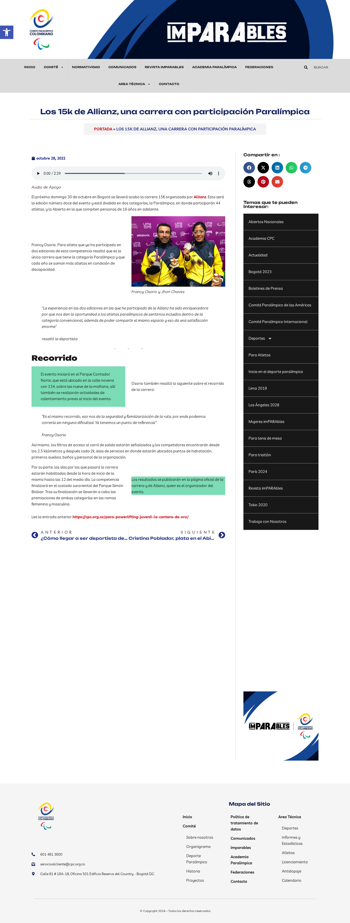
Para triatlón (260, 454)
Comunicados (122, 67)
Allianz (200, 196)
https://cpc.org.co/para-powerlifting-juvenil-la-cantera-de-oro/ (131, 516)
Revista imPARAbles (266, 488)
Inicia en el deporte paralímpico (276, 371)
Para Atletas (260, 354)
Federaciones (259, 67)
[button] (6, 32)
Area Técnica (131, 84)
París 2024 (258, 471)
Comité (51, 67)
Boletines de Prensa (266, 288)
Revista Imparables (164, 67)
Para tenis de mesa (265, 438)
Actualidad (258, 255)
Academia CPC (261, 238)
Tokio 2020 (258, 504)
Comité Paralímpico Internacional (278, 321)
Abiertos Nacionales (266, 221)
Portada (103, 129)
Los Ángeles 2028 (264, 404)
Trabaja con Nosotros (267, 521)
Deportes (257, 338)
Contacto (169, 84)
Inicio (29, 67)
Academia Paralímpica (214, 67)
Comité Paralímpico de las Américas (280, 305)
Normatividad (86, 67)
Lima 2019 (258, 388)
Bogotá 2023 (260, 271)
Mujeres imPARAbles (266, 421)
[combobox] (323, 67)
